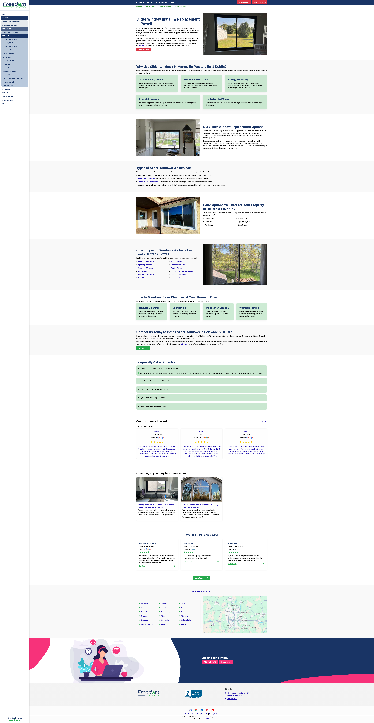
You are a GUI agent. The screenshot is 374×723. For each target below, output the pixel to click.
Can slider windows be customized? (153, 389)
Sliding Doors (7, 93)
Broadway (144, 620)
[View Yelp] (207, 710)
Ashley (143, 608)
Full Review (143, 566)
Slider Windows (8, 36)
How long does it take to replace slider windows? (158, 369)
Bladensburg (165, 612)
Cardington (165, 624)
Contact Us (244, 2)
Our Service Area (201, 591)
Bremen (144, 616)
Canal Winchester (147, 624)
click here (141, 45)
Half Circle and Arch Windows (182, 271)
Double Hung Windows (146, 261)
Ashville (164, 608)
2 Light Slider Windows (10, 39)
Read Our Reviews (14, 718)
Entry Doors (6, 89)
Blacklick (144, 612)
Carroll (183, 624)
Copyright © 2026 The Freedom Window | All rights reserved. (202, 717)
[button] (26, 18)
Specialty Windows (145, 265)
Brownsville (165, 620)
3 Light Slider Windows (10, 46)
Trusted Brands (8, 96)
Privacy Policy (213, 714)
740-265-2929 (260, 2)
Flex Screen (142, 271)
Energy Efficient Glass (9, 25)
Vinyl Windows (150, 6)
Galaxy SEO (205, 719)
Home (140, 6)
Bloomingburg (186, 612)
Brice (163, 616)
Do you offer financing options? (151, 398)
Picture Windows (177, 261)
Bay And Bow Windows (146, 275)
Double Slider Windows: (146, 178)
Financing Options (8, 100)
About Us (188, 714)
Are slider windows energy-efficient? (153, 381)
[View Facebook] (190, 710)
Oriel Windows (143, 278)
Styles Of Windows (165, 6)
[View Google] (196, 710)
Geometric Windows (178, 275)
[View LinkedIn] (202, 710)
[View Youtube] (213, 710)
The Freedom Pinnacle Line (11, 21)
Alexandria (145, 604)
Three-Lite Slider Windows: (148, 182)
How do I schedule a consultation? (152, 406)
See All (264, 422)
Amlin (183, 604)
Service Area (196, 714)
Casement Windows (145, 268)
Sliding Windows (8, 53)
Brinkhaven (185, 616)
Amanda (164, 604)
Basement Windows (178, 265)
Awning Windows (177, 268)
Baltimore (184, 608)
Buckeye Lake (186, 620)
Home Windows (7, 85)
